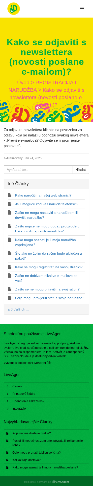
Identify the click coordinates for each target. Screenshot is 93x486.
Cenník (17, 386)
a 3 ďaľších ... (18, 309)
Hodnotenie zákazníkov (28, 401)
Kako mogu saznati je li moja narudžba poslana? (45, 467)
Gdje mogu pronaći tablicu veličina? (36, 452)
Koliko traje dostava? (26, 460)
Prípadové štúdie (23, 394)
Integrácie (19, 408)
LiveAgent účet (42, 363)
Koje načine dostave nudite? (31, 433)
